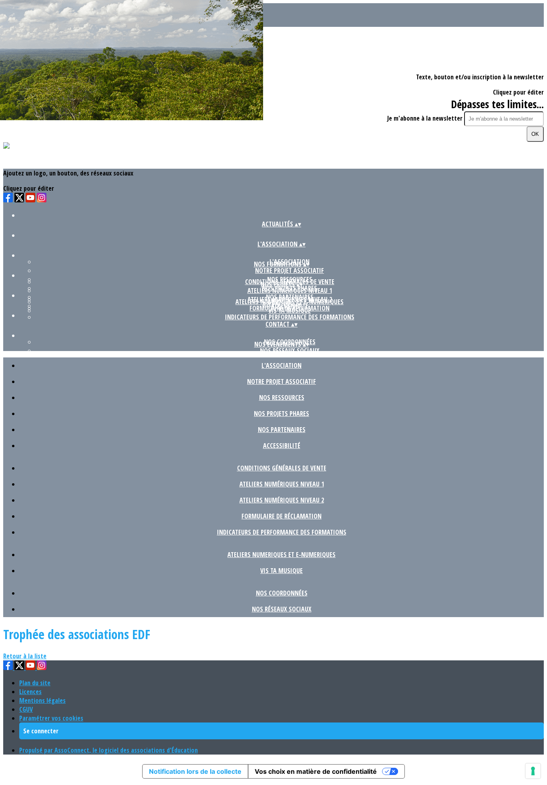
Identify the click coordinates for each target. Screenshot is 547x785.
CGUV (26, 709)
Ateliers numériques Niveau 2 (281, 500)
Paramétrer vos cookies (51, 718)
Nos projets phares (281, 413)
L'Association (281, 365)
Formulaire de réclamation (281, 516)
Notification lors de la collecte (195, 771)
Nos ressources (281, 397)
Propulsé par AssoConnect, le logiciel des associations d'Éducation (108, 750)
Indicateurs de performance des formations (289, 317)
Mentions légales (42, 700)
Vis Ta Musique (289, 310)
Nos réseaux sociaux (290, 350)
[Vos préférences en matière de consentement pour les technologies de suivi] (533, 771)
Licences (30, 691)
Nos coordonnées (282, 593)
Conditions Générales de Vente (281, 468)
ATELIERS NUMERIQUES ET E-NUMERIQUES (281, 554)
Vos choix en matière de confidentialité (316, 771)
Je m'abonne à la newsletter (425, 118)
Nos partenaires (282, 429)
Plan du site (34, 682)
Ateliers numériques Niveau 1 (289, 290)
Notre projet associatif (289, 270)
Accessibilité (281, 445)
